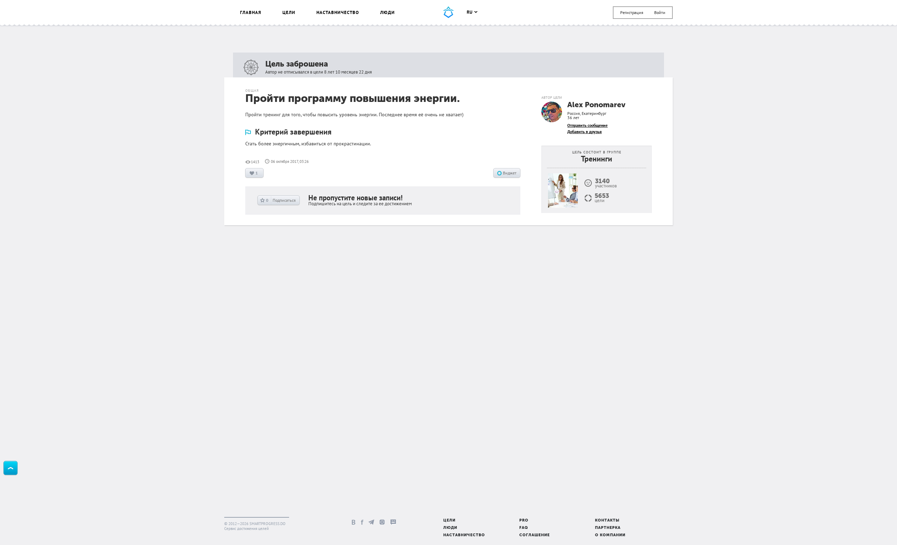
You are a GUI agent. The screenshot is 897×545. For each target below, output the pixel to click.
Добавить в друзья (584, 131)
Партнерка (608, 528)
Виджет (509, 172)
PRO (523, 520)
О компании (610, 535)
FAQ (523, 528)
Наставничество (337, 12)
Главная (250, 12)
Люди (387, 12)
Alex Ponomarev (596, 105)
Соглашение (534, 535)
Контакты (607, 520)
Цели (288, 12)
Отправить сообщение (587, 125)
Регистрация (631, 12)
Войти (659, 12)
